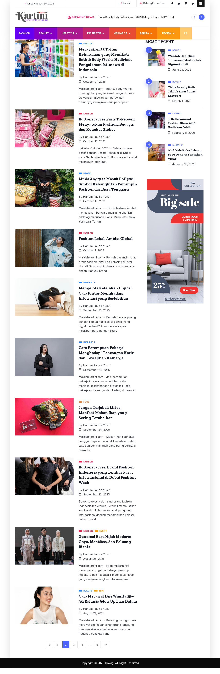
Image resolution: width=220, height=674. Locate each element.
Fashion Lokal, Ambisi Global (106, 238)
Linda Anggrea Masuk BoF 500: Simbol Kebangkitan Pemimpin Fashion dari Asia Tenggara (108, 184)
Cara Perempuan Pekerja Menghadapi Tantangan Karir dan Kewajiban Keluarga (106, 352)
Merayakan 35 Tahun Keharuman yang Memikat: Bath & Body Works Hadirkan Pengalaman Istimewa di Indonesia (105, 59)
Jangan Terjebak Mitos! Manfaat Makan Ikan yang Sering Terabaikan (103, 412)
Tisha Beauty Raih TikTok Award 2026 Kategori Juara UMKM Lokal (136, 17)
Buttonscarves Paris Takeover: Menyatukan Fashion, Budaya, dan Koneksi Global (107, 124)
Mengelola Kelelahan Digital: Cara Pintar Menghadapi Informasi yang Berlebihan (106, 293)
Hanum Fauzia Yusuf (97, 77)
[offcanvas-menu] (201, 3)
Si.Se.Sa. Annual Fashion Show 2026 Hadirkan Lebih (181, 123)
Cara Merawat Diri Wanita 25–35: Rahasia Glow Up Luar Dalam (108, 599)
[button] (194, 17)
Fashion (24, 33)
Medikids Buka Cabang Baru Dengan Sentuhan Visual (185, 154)
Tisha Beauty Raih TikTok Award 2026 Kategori (182, 91)
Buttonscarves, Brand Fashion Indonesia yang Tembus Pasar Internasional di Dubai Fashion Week (107, 475)
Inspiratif (94, 33)
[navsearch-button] (186, 33)
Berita (144, 33)
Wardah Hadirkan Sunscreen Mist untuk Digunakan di (184, 60)
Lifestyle (68, 33)
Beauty (44, 33)
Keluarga (120, 33)
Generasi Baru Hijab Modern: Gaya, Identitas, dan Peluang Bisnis (105, 541)
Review (166, 33)
